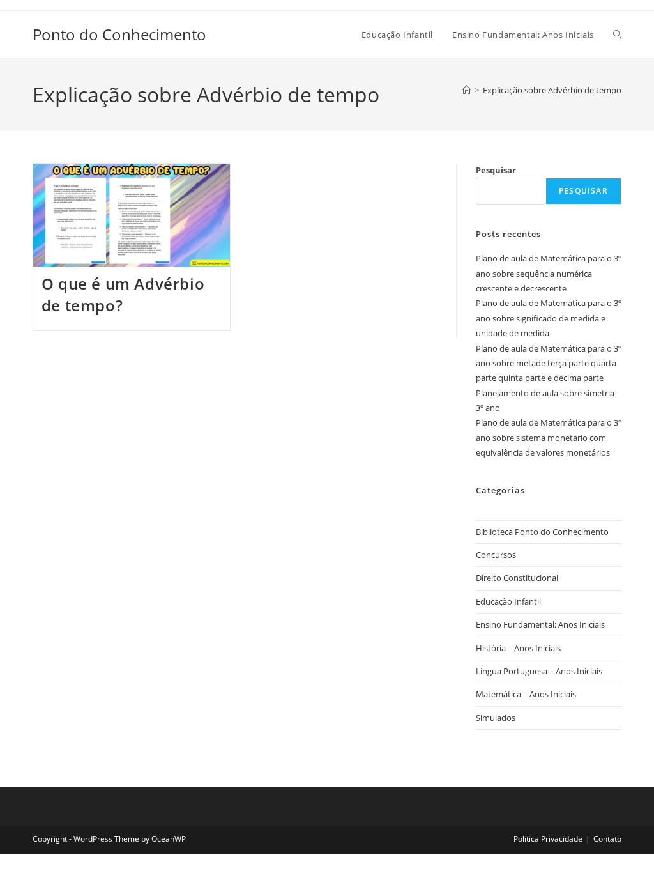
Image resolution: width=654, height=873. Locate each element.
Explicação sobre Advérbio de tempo (552, 90)
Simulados (495, 717)
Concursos (496, 554)
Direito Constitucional (517, 577)
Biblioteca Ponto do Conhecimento (542, 531)
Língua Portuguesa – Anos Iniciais (539, 671)
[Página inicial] (466, 90)
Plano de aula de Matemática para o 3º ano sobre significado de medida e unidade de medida (548, 318)
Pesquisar (496, 170)
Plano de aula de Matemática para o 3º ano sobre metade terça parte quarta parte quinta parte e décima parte (548, 363)
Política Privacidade (547, 838)
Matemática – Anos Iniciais (526, 694)
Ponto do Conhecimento (119, 34)
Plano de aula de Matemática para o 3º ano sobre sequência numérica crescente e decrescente (548, 273)
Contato (607, 838)
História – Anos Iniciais (518, 648)
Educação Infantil (508, 601)
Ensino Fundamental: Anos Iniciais (540, 624)
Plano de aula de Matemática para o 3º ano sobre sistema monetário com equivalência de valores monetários (548, 437)
